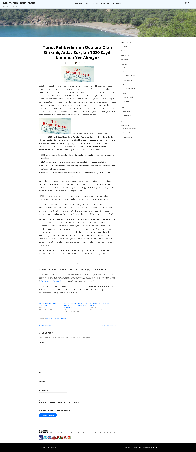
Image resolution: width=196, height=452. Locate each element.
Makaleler (124, 60)
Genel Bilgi (124, 46)
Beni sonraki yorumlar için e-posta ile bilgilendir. (59, 403)
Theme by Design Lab (150, 448)
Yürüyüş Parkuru (128, 115)
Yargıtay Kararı (127, 137)
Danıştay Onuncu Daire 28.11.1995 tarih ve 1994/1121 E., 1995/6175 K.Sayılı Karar (75, 305)
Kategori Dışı (125, 55)
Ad (40, 372)
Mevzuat (89, 3)
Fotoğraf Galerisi (103, 3)
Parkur (123, 108)
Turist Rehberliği (129, 88)
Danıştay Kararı (128, 133)
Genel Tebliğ (128, 97)
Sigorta (125, 68)
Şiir (122, 121)
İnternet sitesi (45, 391)
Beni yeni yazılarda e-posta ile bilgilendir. (56, 410)
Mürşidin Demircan (19, 3)
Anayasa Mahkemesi (129, 129)
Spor (124, 72)
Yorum (42, 342)
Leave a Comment (59, 318)
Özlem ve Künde (108, 325)
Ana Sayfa (79, 3)
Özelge (126, 101)
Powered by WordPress (133, 448)
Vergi (77, 42)
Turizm (125, 85)
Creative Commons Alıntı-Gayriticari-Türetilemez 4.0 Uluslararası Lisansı (80, 432)
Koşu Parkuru (127, 111)
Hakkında (117, 3)
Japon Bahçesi (46, 325)
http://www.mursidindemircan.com (53, 281)
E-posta (42, 381)
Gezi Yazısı (124, 51)
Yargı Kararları (125, 125)
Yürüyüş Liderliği (129, 75)
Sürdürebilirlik (127, 81)
